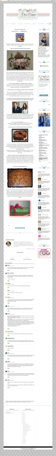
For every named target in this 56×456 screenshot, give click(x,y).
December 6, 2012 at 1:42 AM (10, 371)
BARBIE (8, 361)
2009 (23, 443)
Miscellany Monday (25, 424)
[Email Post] (8, 225)
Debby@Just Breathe (10, 338)
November (24, 432)
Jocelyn (8, 290)
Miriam (8, 313)
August (24, 435)
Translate (11, 413)
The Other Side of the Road (43, 134)
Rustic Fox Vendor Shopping (43, 150)
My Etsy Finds (43, 200)
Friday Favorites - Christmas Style (27, 429)
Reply (8, 270)
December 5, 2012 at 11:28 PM (10, 362)
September (24, 434)
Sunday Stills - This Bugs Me (43, 153)
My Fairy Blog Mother (30, 449)
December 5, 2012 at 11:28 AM (10, 306)
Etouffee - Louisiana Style (44, 179)
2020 (23, 416)
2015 (23, 420)
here (10, 191)
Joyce (8, 352)
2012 (23, 422)
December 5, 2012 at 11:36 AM (10, 314)
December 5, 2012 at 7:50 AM (10, 273)
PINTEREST (32, 4)
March (24, 439)
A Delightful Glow (42, 137)
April (8, 305)
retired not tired (10, 331)
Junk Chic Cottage (42, 150)
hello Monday (41, 145)
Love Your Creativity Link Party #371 (43, 160)
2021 (23, 415)
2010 (23, 442)
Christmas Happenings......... (26, 426)
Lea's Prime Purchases (44, 186)
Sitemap (47, 23)
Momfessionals (41, 142)
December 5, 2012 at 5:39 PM (10, 353)
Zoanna (8, 297)
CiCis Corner (28, 448)
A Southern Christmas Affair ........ (27, 425)
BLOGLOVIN (24, 4)
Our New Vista (41, 155)
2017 (23, 418)
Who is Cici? (13, 23)
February (24, 440)
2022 (23, 414)
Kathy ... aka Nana (10, 272)
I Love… (40, 138)
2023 (23, 413)
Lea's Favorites (20, 23)
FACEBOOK (28, 4)
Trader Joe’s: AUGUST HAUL (43, 140)
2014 (23, 421)
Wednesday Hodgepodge (26, 427)
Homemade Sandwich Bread (43, 143)
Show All (49, 162)
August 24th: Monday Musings (43, 148)
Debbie (8, 265)
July (23, 436)
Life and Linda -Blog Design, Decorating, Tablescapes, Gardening (43, 158)
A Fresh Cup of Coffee (42, 152)
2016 (23, 419)
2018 (23, 417)
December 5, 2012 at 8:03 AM (10, 284)
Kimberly (8, 283)
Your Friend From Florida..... (43, 147)
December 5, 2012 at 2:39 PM (10, 346)
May (23, 437)
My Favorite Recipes (41, 23)
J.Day (8, 371)
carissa (8, 379)
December (24, 423)
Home (8, 23)
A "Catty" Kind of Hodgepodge (45, 214)
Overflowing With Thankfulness (44, 145)
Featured (34, 23)
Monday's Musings (28, 23)
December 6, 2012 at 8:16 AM (10, 380)
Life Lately (40, 135)
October (24, 433)
